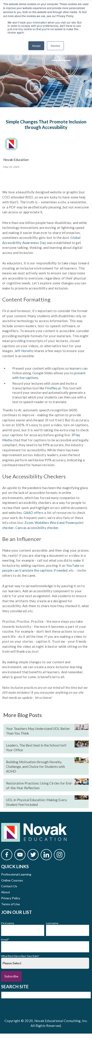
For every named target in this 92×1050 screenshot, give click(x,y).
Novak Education (16, 160)
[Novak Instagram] (59, 854)
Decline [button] (55, 46)
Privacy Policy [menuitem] (10, 898)
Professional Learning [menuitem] (16, 874)
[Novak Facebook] (6, 854)
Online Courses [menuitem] (12, 880)
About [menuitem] (5, 892)
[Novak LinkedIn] (46, 854)
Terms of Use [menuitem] (10, 904)
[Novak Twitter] (33, 854)
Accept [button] (36, 46)
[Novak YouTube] (19, 854)
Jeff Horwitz (24, 351)
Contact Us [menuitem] (9, 886)
